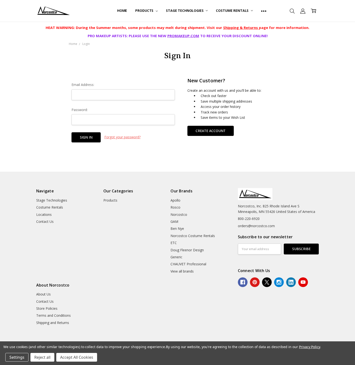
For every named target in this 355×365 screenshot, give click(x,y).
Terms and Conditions (53, 315)
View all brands (182, 271)
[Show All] (263, 11)
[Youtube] (303, 282)
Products (144, 10)
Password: (79, 109)
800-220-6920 (249, 218)
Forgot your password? (122, 137)
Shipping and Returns (52, 322)
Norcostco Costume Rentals (192, 235)
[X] (267, 282)
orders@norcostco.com (256, 226)
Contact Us (45, 221)
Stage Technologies (185, 10)
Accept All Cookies (76, 357)
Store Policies (46, 308)
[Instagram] (279, 282)
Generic (176, 257)
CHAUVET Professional (188, 264)
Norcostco (178, 214)
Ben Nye (177, 228)
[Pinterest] (255, 282)
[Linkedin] (291, 282)
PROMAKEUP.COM (183, 35)
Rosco (175, 207)
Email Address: (82, 84)
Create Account (211, 130)
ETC (173, 242)
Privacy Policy (309, 346)
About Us (43, 294)
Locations (44, 214)
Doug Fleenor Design (187, 250)
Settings (16, 357)
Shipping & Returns (241, 27)
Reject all (42, 357)
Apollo (175, 200)
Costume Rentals (232, 10)
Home (122, 10)
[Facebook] (243, 282)
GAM (174, 221)
